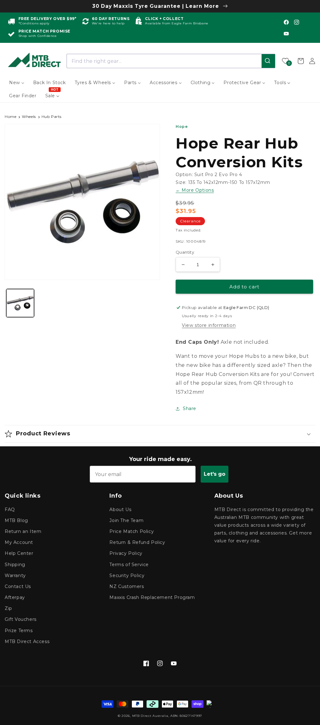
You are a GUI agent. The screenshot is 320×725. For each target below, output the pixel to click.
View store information (209, 325)
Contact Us (18, 586)
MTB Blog (16, 520)
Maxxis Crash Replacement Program (152, 597)
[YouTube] (286, 33)
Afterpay (15, 597)
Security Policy (126, 575)
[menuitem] (17, 82)
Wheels (29, 116)
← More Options (195, 190)
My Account (19, 542)
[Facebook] (286, 22)
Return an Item (23, 531)
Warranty (15, 575)
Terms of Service (129, 564)
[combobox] (171, 61)
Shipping (15, 564)
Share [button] (189, 408)
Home (10, 116)
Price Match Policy (131, 531)
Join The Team (126, 520)
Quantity (185, 252)
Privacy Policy (125, 553)
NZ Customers (126, 586)
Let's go (214, 474)
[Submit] (268, 61)
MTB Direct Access (27, 641)
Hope (182, 126)
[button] (160, 433)
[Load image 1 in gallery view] (20, 303)
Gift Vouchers (21, 619)
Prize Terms (19, 630)
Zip (8, 608)
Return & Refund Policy (137, 542)
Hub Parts (52, 116)
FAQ (10, 509)
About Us (120, 509)
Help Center (19, 553)
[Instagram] (296, 22)
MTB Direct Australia (150, 716)
